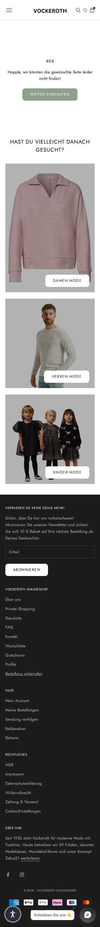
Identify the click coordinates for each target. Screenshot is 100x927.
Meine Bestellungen (22, 710)
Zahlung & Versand (21, 802)
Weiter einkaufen (50, 94)
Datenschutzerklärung (23, 783)
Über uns (13, 599)
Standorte (13, 618)
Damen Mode (67, 280)
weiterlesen (30, 858)
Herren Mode (67, 376)
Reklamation (15, 729)
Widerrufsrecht (18, 793)
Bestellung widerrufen (23, 674)
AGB (9, 765)
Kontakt (11, 637)
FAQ (9, 627)
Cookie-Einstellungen (23, 811)
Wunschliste (15, 646)
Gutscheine (15, 655)
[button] (12, 914)
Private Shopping (20, 609)
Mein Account (17, 701)
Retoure (11, 738)
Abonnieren (26, 569)
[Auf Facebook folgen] (8, 874)
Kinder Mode (67, 472)
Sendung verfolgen (21, 719)
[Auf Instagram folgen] (22, 874)
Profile (10, 664)
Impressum (14, 774)
